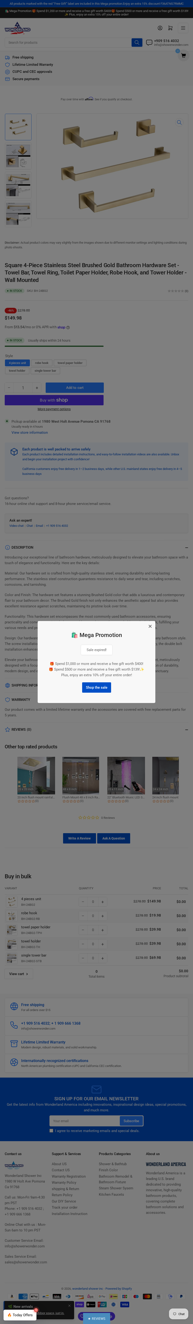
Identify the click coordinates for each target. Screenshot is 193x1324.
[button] (96, 1318)
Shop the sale (96, 687)
